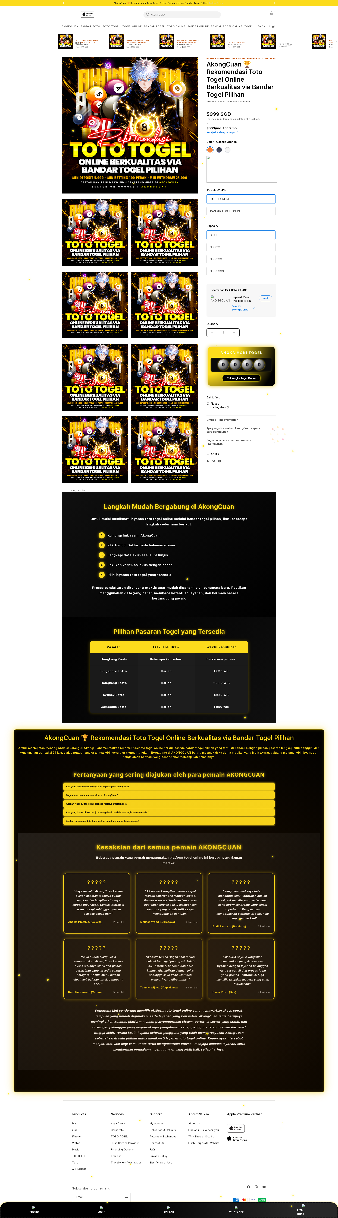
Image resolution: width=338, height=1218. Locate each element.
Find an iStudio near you (203, 1130)
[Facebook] (208, 461)
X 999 (214, 235)
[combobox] (182, 14)
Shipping (228, 119)
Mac (74, 1123)
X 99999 (216, 259)
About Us (194, 1123)
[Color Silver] (227, 150)
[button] (70, 26)
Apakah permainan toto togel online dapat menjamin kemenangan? (102, 821)
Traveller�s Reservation (126, 1162)
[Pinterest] (220, 461)
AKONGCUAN (70, 26)
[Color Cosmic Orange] (210, 149)
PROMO (34, 1211)
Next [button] (274, 3)
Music (75, 1149)
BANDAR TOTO (90, 26)
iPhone (76, 1136)
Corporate (117, 1130)
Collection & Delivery (163, 1130)
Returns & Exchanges (163, 1136)
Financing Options (122, 1149)
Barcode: (232, 101)
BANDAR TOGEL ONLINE (226, 26)
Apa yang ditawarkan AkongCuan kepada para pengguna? (97, 786)
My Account (157, 1123)
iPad (74, 1130)
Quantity (212, 324)
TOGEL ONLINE (132, 26)
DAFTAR (169, 1211)
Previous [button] (63, 3)
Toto (75, 1162)
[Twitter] (214, 461)
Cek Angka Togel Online (241, 378)
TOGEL (248, 26)
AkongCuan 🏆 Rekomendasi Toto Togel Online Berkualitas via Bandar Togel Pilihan (169, 3)
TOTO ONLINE (176, 26)
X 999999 (217, 271)
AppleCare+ (118, 1123)
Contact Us (157, 1143)
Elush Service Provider (125, 1143)
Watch (76, 1143)
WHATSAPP (236, 1211)
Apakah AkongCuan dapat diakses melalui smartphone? (96, 804)
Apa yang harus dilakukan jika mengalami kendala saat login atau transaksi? (108, 812)
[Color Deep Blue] (219, 150)
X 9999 (215, 247)
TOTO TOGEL (111, 26)
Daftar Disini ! (216, 3)
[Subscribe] (126, 1197)
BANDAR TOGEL (154, 26)
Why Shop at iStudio (201, 1136)
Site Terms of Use (161, 1162)
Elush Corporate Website (204, 1143)
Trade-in (116, 1156)
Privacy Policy (158, 1156)
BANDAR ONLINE (198, 26)
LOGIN (101, 1211)
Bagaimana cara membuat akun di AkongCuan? (92, 795)
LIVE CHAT (300, 1211)
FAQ (152, 1149)
